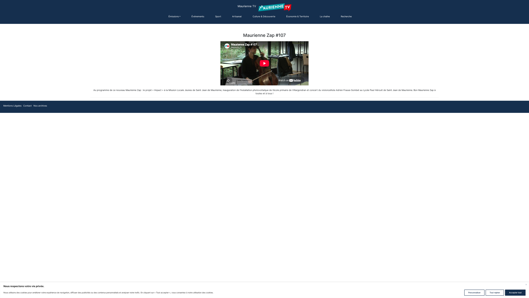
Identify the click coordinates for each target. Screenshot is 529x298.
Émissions (173, 16)
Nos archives (40, 105)
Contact (27, 105)
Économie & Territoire (297, 16)
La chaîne (325, 16)
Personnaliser (474, 292)
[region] (264, 290)
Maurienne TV (247, 6)
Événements (197, 16)
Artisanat (237, 16)
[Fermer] (526, 284)
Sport (218, 16)
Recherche (346, 16)
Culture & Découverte (264, 16)
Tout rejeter (495, 292)
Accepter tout (515, 292)
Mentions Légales (12, 105)
